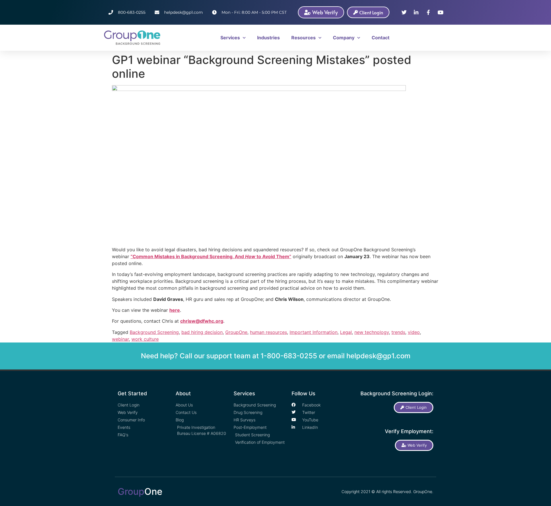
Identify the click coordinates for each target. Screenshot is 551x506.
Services (230, 37)
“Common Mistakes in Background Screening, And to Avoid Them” (211, 256)
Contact (380, 37)
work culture (145, 339)
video (414, 332)
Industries (268, 37)
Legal (346, 332)
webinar (120, 339)
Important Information (313, 332)
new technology (371, 332)
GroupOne (236, 332)
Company (343, 37)
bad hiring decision (202, 332)
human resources (268, 332)
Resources (303, 37)
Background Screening (154, 332)
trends (398, 332)
